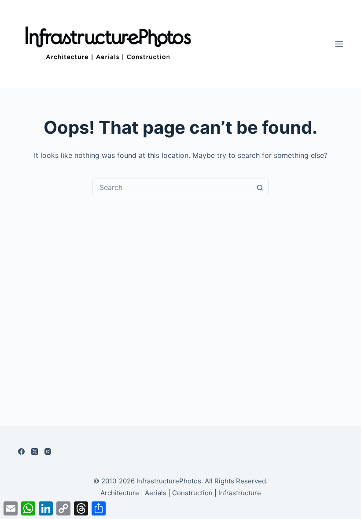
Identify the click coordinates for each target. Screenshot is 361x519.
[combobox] (172, 187)
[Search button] (259, 187)
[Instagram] (47, 451)
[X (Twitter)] (34, 451)
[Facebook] (21, 451)
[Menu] (339, 44)
